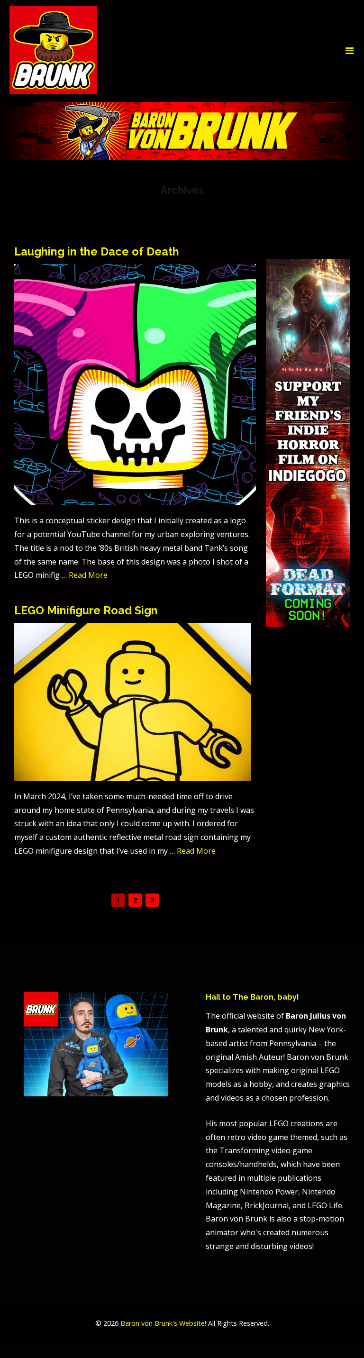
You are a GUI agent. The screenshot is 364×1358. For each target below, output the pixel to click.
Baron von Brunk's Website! (163, 1323)
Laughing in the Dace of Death (96, 251)
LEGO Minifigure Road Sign (86, 610)
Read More (88, 575)
